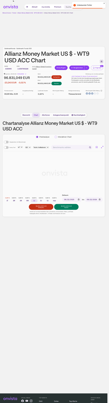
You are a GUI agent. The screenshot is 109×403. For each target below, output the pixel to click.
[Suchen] (90, 147)
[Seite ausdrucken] (101, 61)
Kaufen (56, 83)
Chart (36, 115)
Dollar (56, 401)
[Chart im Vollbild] (102, 147)
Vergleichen (78, 68)
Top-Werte (73, 401)
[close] (104, 3)
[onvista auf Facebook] (22, 401)
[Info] (101, 90)
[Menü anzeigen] (27, 7)
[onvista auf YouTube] (27, 401)
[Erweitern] (86, 68)
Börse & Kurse (7, 13)
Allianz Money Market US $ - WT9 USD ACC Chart (58, 13)
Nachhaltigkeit (79, 115)
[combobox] (71, 147)
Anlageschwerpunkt (61, 115)
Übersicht (26, 115)
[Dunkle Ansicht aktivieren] (13, 1)
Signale (98, 68)
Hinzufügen (61, 68)
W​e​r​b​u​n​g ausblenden (72, 29)
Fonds (14, 13)
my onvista (46, 7)
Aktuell (34, 7)
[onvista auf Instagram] (31, 401)
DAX (40, 401)
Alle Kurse (46, 115)
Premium (57, 7)
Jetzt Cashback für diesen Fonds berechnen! (84, 76)
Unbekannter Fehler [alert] (84, 5)
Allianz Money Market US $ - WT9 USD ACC (30, 13)
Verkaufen (56, 77)
